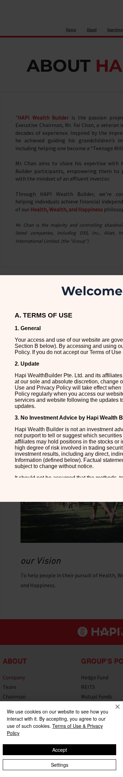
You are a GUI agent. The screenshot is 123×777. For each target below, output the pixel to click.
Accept (59, 749)
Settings (59, 764)
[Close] (113, 711)
